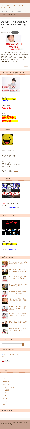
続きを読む (26, 66)
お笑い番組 (6, 375)
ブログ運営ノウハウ (8, 390)
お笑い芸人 (15, 32)
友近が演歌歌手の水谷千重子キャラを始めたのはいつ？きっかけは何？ (18, 315)
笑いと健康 (6, 398)
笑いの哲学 (6, 401)
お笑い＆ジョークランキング (8, 363)
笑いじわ (5, 395)
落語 (4, 404)
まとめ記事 (6, 381)
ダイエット (6, 384)
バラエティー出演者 (8, 387)
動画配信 (5, 393)
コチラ (16, 171)
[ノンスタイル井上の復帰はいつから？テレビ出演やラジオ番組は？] (15, 49)
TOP (13, 11)
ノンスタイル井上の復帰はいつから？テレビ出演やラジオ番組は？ (14, 24)
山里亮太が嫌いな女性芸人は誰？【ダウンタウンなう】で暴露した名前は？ (18, 308)
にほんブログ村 (6, 356)
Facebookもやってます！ (9, 410)
